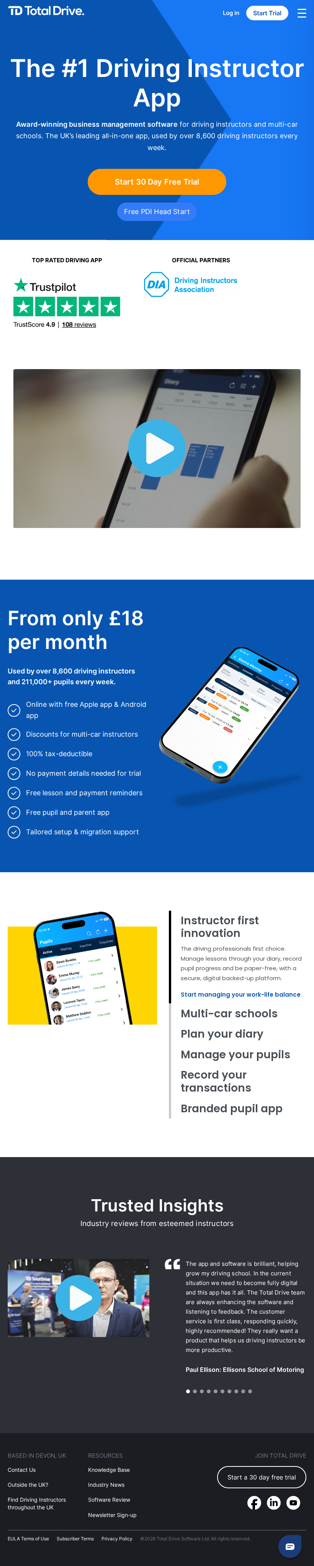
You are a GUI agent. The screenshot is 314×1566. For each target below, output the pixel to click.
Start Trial (267, 13)
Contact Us (22, 1469)
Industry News (106, 1484)
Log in (231, 12)
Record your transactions (216, 1081)
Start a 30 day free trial (261, 1477)
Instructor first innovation (220, 927)
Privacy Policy (116, 1538)
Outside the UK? (28, 1484)
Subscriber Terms (75, 1538)
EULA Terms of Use (28, 1538)
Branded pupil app (232, 1108)
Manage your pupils (235, 1054)
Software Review (109, 1499)
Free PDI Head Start (157, 212)
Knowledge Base (109, 1469)
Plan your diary (222, 1034)
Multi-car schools (229, 1013)
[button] (188, 1391)
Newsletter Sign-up (112, 1514)
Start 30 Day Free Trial (157, 181)
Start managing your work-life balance (241, 995)
